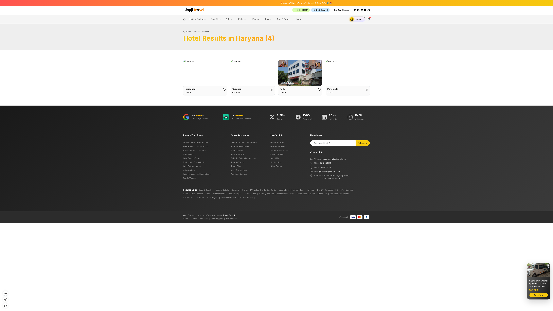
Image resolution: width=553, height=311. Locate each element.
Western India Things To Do (195, 146)
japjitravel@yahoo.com (329, 171)
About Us (274, 158)
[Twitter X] (272, 117)
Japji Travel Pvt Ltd (226, 215)
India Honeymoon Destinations (197, 174)
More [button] (299, 19)
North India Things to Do (194, 162)
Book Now (538, 295)
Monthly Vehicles (266, 194)
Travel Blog (236, 166)
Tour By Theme (238, 162)
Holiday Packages (278, 146)
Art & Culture (189, 170)
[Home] (184, 19)
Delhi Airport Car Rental (193, 197)
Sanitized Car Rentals (339, 194)
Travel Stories (250, 194)
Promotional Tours (285, 194)
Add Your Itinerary (239, 174)
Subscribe (363, 143)
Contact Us (275, 162)
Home (188, 32)
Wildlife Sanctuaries (192, 166)
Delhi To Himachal (345, 190)
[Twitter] (355, 10)
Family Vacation (190, 178)
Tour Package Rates (240, 146)
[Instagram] (350, 117)
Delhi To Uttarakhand (216, 194)
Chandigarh (212, 197)
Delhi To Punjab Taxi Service (244, 142)
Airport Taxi (298, 190)
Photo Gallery (237, 150)
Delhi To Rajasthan (325, 190)
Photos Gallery (246, 197)
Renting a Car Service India (195, 142)
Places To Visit (277, 154)
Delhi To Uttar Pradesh (193, 194)
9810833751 (326, 167)
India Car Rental (269, 190)
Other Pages (276, 166)
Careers (235, 190)
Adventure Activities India (194, 150)
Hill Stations (188, 154)
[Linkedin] (324, 117)
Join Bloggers (217, 219)
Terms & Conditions (199, 219)
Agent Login (284, 190)
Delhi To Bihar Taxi (318, 194)
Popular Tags (234, 194)
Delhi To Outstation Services (243, 158)
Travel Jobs (302, 194)
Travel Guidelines (229, 197)
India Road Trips (238, 154)
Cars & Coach (283, 19)
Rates (268, 19)
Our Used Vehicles (250, 190)
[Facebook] (358, 10)
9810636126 (325, 163)
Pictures (242, 19)
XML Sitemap (231, 219)
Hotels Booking (277, 142)
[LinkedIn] (362, 10)
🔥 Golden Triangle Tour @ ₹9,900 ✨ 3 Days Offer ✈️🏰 (294, 3)
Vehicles (310, 190)
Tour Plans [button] (216, 19)
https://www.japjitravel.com (334, 159)
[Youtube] (365, 10)
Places (255, 19)
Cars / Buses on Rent (280, 150)
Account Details (222, 190)
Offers (229, 19)
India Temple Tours (191, 158)
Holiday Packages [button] (197, 19)
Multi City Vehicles (239, 170)
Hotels (197, 32)
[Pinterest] (369, 10)
